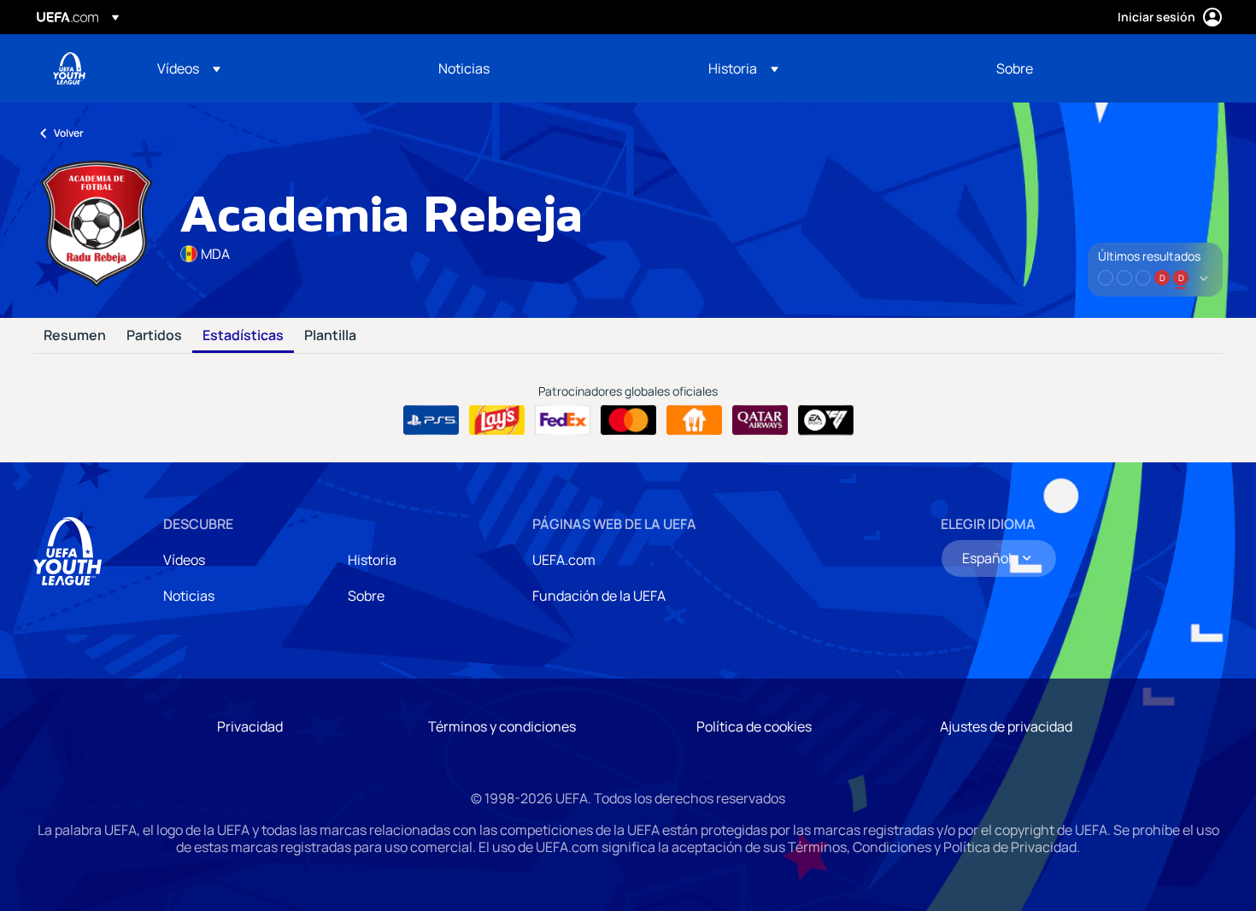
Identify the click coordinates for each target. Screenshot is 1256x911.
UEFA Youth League (69, 68)
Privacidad (250, 726)
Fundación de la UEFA (599, 595)
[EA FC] (826, 420)
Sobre (366, 595)
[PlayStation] (431, 420)
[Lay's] (497, 420)
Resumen (75, 336)
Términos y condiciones (502, 726)
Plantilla (330, 336)
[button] (189, 68)
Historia (372, 559)
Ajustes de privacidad (1006, 726)
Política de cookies (754, 726)
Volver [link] (69, 133)
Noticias (188, 595)
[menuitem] (276, 68)
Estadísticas (243, 336)
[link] (464, 68)
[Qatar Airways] (760, 420)
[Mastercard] (628, 420)
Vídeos (184, 559)
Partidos (154, 336)
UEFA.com (564, 559)
